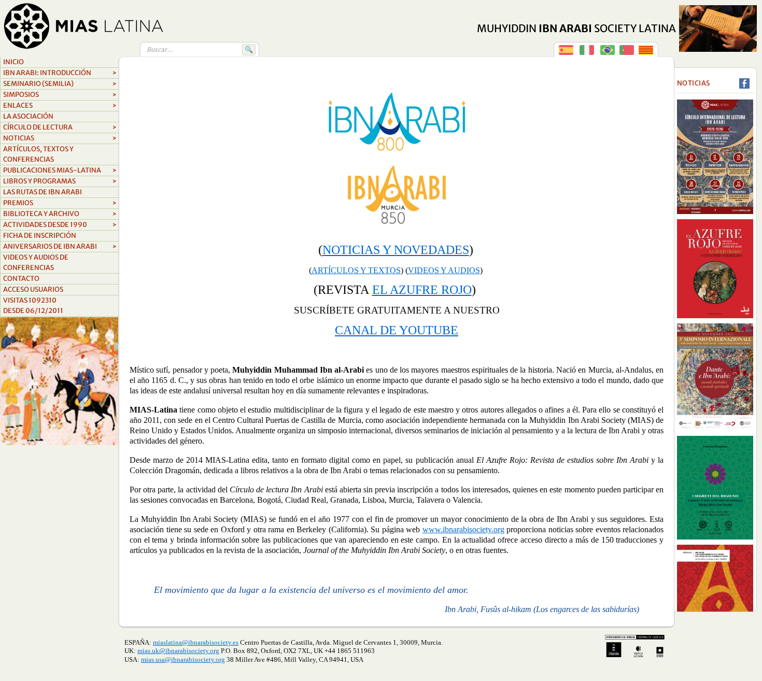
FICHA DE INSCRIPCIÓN (39, 235)
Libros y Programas (60, 181)
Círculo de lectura (60, 127)
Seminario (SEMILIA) (60, 83)
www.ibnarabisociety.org (463, 529)
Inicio (13, 62)
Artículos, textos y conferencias (38, 154)
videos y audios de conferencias (35, 262)
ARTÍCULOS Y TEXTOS (356, 270)
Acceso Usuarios (33, 289)
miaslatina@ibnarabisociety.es (195, 642)
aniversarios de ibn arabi (60, 246)
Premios (60, 202)
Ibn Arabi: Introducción (60, 72)
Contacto (21, 278)
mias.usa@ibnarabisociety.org (183, 659)
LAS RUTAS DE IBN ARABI (42, 192)
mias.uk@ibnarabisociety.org (178, 651)
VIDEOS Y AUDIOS (444, 270)
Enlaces (60, 105)
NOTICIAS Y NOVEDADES (395, 250)
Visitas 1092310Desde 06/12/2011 (33, 305)
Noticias (60, 138)
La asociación (28, 116)
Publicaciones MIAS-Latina (60, 170)
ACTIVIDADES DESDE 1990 (60, 224)
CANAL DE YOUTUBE (396, 330)
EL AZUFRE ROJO (422, 289)
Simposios (60, 94)
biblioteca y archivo (60, 213)
